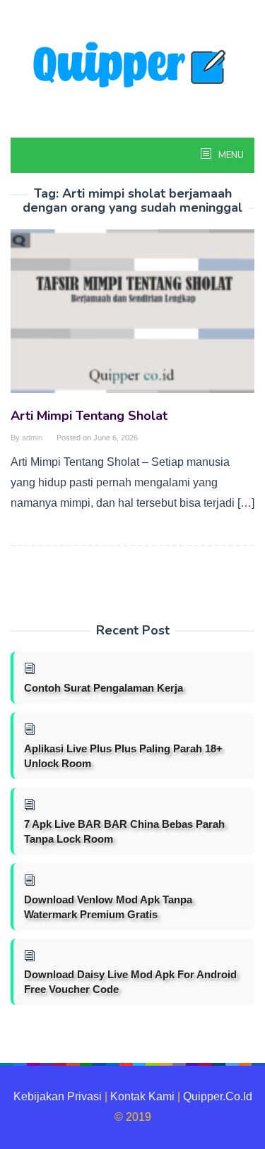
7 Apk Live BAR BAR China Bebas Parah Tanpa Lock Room (124, 831)
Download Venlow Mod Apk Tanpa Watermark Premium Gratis (108, 907)
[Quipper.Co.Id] (133, 66)
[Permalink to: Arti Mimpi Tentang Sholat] (132, 317)
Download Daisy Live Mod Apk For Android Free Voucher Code (130, 981)
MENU (230, 155)
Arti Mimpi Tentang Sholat (89, 415)
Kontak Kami (142, 1096)
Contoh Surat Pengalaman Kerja (103, 688)
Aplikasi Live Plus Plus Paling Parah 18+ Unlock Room (123, 755)
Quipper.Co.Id (217, 1096)
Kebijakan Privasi (57, 1096)
